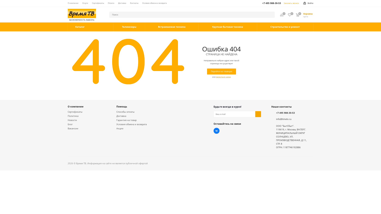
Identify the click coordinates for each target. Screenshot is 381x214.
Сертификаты (75, 111)
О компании (75, 106)
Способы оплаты (125, 111)
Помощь (121, 106)
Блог (70, 124)
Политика (73, 115)
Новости (72, 120)
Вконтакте (217, 131)
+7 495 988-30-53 (285, 112)
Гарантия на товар (126, 120)
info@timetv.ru (283, 119)
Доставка (121, 115)
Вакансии (73, 128)
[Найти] (271, 15)
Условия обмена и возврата (131, 124)
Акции (119, 128)
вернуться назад (223, 77)
